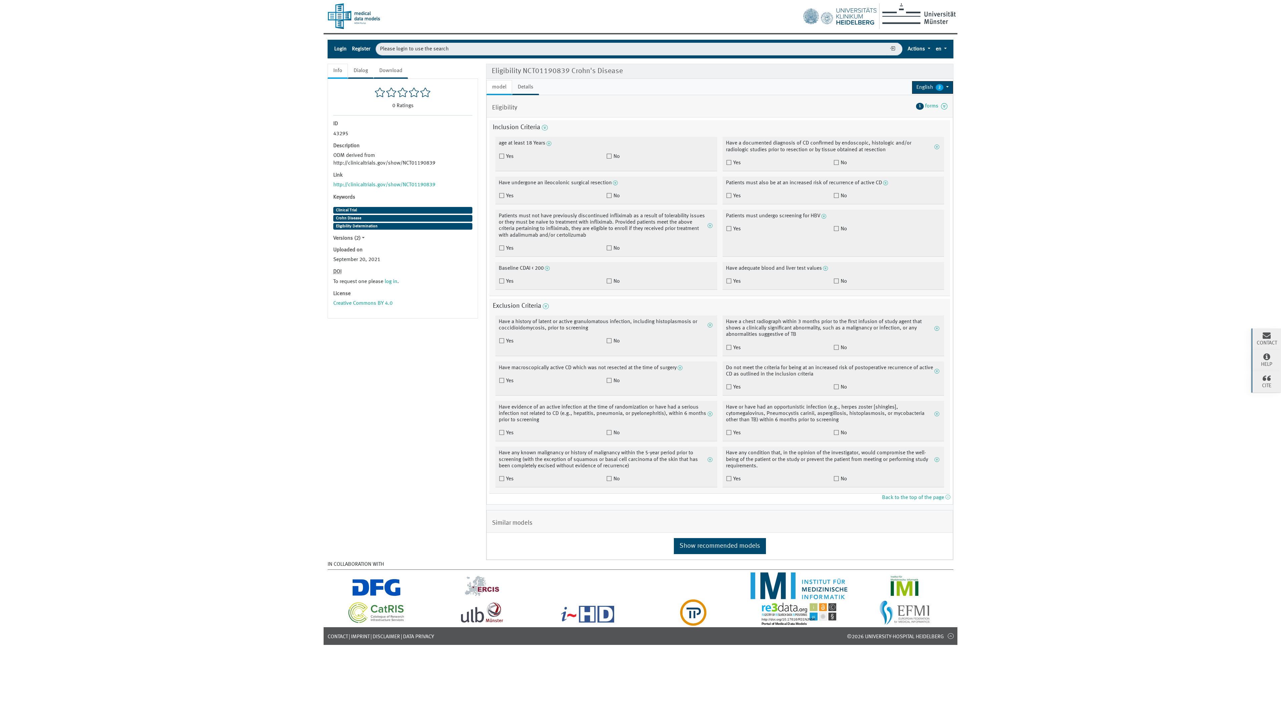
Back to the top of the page (913, 497)
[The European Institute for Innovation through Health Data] (587, 622)
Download (390, 70)
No (616, 156)
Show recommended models (720, 546)
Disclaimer (386, 637)
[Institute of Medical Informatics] (904, 595)
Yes (509, 156)
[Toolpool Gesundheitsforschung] (693, 622)
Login (340, 49)
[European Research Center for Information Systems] (482, 595)
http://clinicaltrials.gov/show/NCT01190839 (384, 185)
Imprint (360, 637)
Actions (917, 49)
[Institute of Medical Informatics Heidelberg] (799, 595)
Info (337, 70)
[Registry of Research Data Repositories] (799, 622)
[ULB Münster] (482, 622)
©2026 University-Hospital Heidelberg (895, 637)
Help (1266, 364)
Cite (1266, 386)
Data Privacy (418, 637)
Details (525, 87)
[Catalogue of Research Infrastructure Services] (376, 622)
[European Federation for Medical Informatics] (904, 622)
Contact (338, 637)
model (499, 87)
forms (930, 106)
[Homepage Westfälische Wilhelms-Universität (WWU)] (917, 13)
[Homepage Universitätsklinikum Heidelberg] (839, 14)
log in (391, 281)
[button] (932, 87)
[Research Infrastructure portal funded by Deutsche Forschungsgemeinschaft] (376, 595)
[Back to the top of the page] (950, 636)
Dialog (361, 70)
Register (361, 49)
